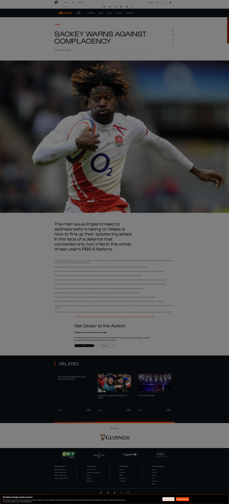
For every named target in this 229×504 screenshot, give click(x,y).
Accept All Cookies (182, 499)
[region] (114, 499)
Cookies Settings (168, 499)
